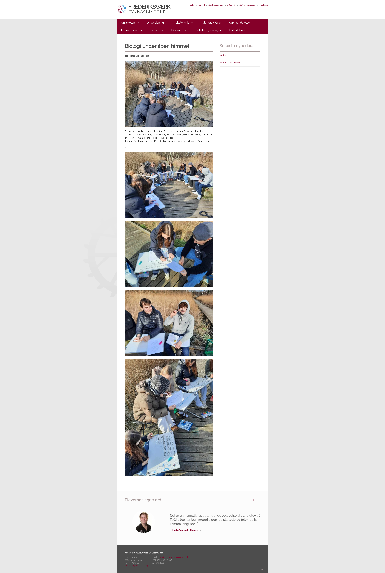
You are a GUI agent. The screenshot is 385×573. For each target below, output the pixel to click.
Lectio (191, 5)
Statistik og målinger (208, 30)
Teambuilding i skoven (230, 63)
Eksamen (177, 30)
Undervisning (155, 22)
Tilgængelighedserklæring (137, 565)
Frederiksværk (149, 8)
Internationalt (130, 30)
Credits (262, 569)
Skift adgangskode (247, 5)
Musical (223, 55)
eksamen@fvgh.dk (179, 557)
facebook (264, 5)
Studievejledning (216, 5)
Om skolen (128, 22)
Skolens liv (182, 22)
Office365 (231, 5)
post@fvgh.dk (164, 557)
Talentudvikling (211, 22)
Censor (155, 30)
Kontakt (201, 5)
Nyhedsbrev (237, 30)
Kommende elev (239, 22)
